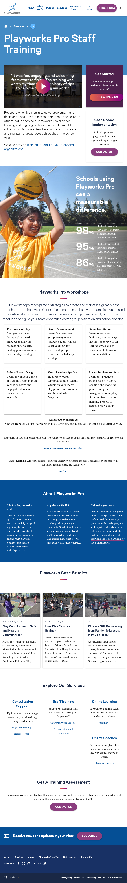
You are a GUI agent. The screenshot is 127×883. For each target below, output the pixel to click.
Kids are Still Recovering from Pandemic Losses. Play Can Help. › (105, 630)
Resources (61, 8)
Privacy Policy (66, 878)
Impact (50, 8)
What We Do (40, 8)
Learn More (62, 471)
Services (19, 26)
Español (12, 877)
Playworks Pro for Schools (62, 722)
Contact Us (86, 857)
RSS (99, 878)
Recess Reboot (21, 733)
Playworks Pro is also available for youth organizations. (107, 540)
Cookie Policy (91, 878)
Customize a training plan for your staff (62, 448)
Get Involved (88, 8)
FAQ (20, 550)
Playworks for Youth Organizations (63, 730)
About (31, 8)
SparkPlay (103, 722)
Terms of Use (79, 878)
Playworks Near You (75, 8)
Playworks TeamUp (21, 727)
